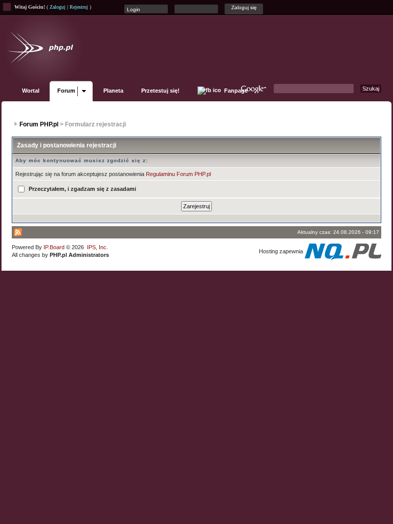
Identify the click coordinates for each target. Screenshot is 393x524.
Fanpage (235, 91)
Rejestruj (79, 7)
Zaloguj (58, 7)
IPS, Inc (96, 247)
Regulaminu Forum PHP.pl (178, 174)
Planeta (113, 91)
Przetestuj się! (160, 91)
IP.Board (53, 247)
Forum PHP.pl (38, 124)
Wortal (30, 91)
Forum (66, 91)
